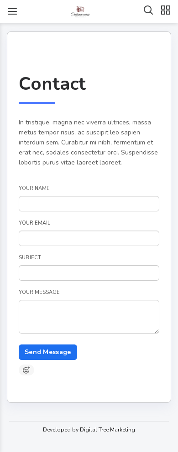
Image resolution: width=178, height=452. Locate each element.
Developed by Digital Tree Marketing (89, 429)
